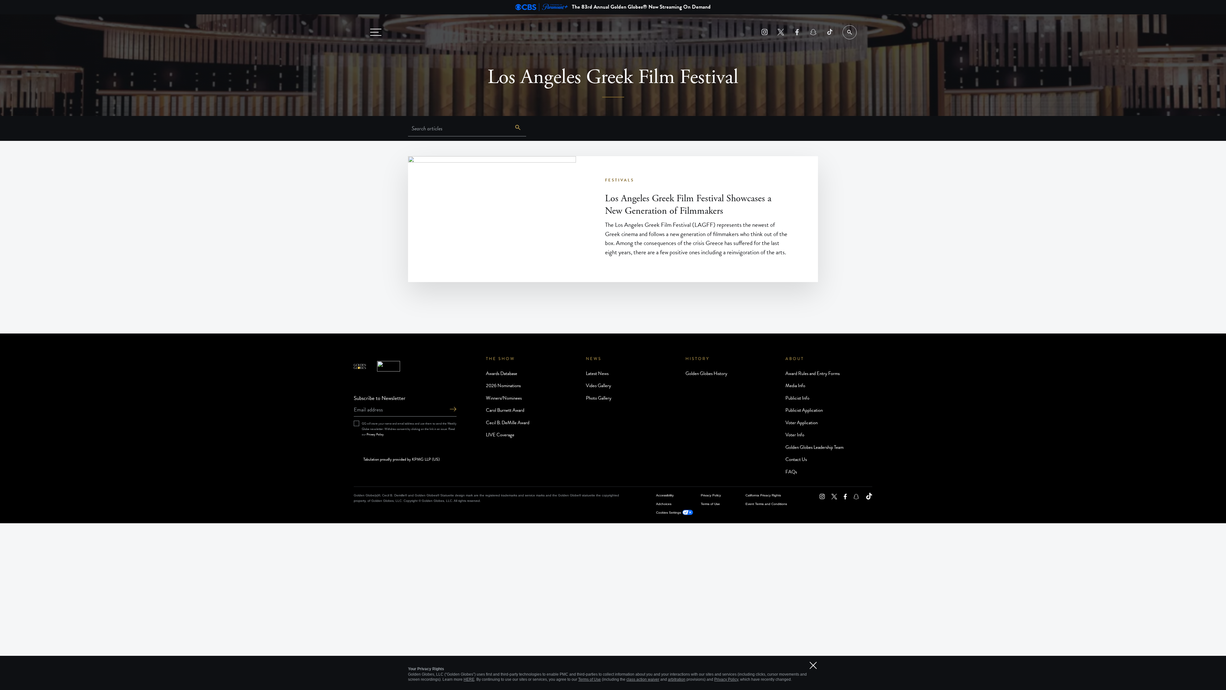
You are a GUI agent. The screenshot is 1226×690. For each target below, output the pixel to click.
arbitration (676, 679)
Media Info (795, 385)
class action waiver (642, 679)
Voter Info (794, 434)
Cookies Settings (668, 512)
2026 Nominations (503, 385)
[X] (780, 32)
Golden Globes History (706, 373)
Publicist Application (804, 410)
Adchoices (663, 504)
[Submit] (453, 409)
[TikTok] (829, 32)
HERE (469, 679)
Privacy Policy (375, 434)
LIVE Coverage (500, 434)
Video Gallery (598, 385)
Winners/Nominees (504, 398)
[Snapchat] (813, 32)
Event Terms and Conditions (766, 504)
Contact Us (796, 459)
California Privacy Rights (763, 495)
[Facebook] (797, 32)
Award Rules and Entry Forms (812, 373)
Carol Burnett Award (505, 410)
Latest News (597, 373)
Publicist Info (797, 398)
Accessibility (665, 495)
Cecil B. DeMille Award (507, 422)
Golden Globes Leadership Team (814, 447)
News (594, 359)
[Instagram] (764, 32)
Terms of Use (710, 504)
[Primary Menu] (375, 32)
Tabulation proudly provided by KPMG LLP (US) (401, 460)
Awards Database (501, 373)
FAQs (791, 471)
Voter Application (801, 422)
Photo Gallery (598, 398)
